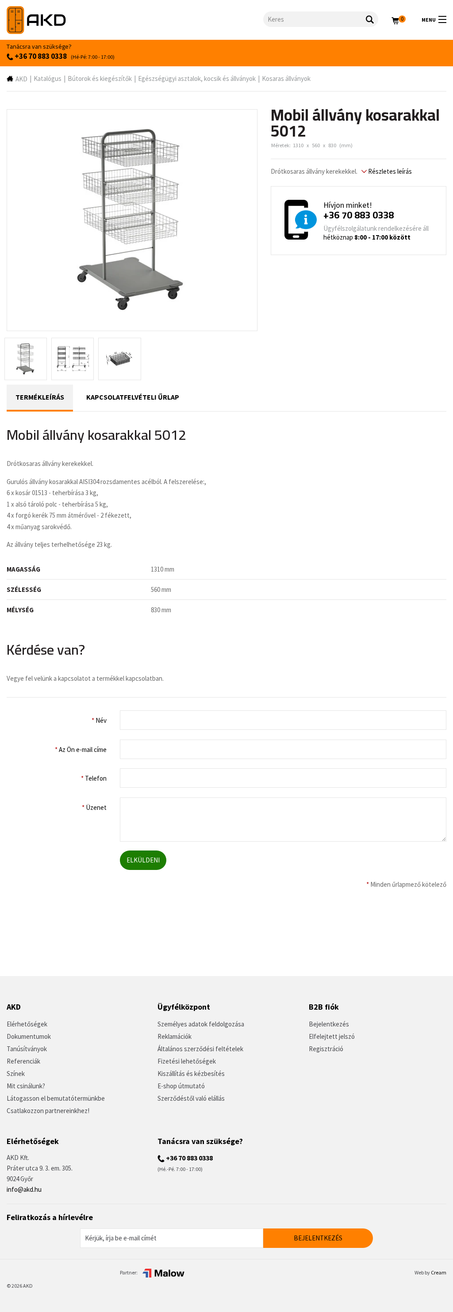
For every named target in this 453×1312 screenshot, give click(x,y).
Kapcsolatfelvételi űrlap (132, 397)
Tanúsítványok (27, 1049)
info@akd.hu (24, 1189)
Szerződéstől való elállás (191, 1098)
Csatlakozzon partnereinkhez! (48, 1110)
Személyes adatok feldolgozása (200, 1024)
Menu (429, 19)
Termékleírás (39, 397)
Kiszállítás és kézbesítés (191, 1073)
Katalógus (47, 78)
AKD (21, 79)
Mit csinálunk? (26, 1086)
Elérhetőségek (27, 1024)
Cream (438, 1272)
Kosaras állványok (286, 78)
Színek (16, 1073)
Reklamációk (174, 1036)
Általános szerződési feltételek (200, 1049)
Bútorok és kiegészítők (100, 78)
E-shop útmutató (181, 1086)
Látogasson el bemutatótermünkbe (56, 1098)
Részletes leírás (389, 171)
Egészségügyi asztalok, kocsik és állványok (197, 78)
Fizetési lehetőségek (186, 1061)
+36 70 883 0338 (40, 56)
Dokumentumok (29, 1036)
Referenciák (23, 1061)
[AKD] (135, 20)
